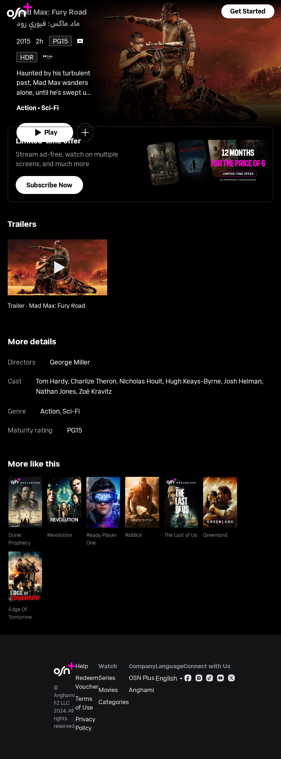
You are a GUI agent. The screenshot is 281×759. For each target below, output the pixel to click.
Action (26, 107)
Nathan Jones (56, 391)
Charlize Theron (93, 381)
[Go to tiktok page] (209, 679)
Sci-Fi (50, 107)
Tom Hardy (52, 381)
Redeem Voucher (86, 682)
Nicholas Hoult (140, 381)
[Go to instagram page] (198, 679)
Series (106, 677)
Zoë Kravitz (95, 391)
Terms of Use (84, 702)
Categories (113, 702)
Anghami (141, 689)
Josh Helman (243, 381)
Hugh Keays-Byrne (193, 381)
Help (81, 666)
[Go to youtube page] (220, 679)
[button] (247, 11)
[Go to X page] (231, 679)
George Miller (70, 362)
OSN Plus (141, 677)
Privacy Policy (85, 723)
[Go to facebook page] (187, 679)
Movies (108, 689)
